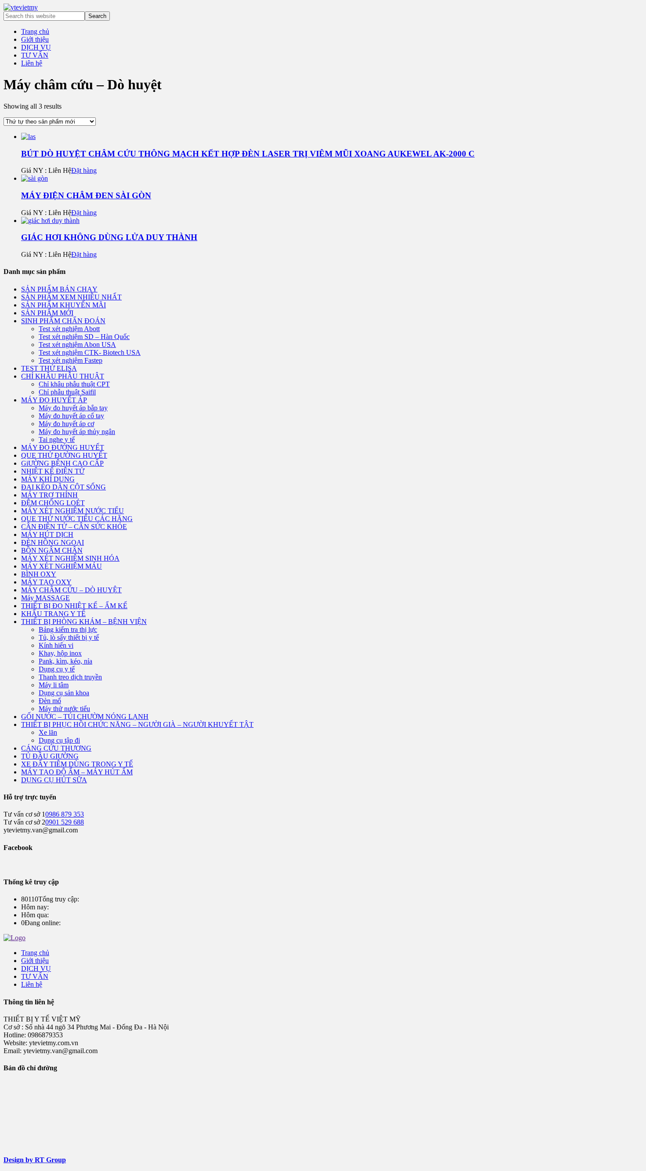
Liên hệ (31, 984)
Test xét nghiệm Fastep (70, 360)
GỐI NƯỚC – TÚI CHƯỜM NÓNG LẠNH (85, 716)
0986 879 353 (64, 814)
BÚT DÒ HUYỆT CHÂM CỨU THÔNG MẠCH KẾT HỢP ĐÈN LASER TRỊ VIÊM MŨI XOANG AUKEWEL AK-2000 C (248, 153)
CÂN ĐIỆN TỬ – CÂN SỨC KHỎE (74, 526)
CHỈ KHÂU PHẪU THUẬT (62, 376)
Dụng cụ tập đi (59, 740)
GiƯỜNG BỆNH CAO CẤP (62, 463)
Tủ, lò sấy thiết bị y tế (69, 637)
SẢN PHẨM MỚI (47, 313)
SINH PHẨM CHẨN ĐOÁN (63, 321)
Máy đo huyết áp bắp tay (73, 408)
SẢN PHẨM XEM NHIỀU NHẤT (71, 297)
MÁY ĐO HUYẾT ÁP (54, 400)
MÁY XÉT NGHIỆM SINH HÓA (70, 558)
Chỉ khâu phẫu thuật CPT (74, 384)
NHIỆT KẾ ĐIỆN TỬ (52, 471)
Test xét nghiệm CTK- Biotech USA (90, 352)
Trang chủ (35, 952)
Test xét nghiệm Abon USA (77, 344)
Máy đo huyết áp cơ (66, 423)
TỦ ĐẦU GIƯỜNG (50, 756)
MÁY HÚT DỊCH (47, 534)
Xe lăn (48, 732)
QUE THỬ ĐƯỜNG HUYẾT (64, 455)
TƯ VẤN (34, 976)
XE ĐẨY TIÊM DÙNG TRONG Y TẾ (77, 764)
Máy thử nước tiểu (64, 708)
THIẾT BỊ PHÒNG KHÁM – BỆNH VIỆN (84, 621)
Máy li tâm (54, 685)
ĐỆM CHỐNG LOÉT (53, 503)
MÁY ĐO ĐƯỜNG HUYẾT (62, 447)
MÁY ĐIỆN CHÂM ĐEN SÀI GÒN (86, 195)
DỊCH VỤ (36, 968)
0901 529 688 (64, 822)
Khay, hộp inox (60, 653)
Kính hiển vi (56, 645)
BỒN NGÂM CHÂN (52, 550)
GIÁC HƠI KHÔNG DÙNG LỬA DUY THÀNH (109, 237)
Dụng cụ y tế (57, 669)
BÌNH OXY (38, 574)
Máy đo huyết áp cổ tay (71, 416)
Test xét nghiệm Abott (69, 328)
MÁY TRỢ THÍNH (49, 495)
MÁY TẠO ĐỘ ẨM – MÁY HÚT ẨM (77, 772)
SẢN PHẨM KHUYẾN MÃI (63, 305)
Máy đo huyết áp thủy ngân (77, 431)
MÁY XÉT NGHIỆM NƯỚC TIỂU (72, 510)
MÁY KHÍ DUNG (48, 479)
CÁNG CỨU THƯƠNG (56, 748)
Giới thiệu (35, 960)
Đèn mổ (50, 700)
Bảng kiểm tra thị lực (68, 629)
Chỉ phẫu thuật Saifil (67, 392)
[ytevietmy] (21, 7)
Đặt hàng (84, 170)
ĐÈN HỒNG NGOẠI (52, 542)
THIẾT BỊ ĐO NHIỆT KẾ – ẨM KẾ (74, 605)
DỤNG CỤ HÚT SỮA (54, 780)
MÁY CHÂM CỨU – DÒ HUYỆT (71, 590)
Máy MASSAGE (45, 598)
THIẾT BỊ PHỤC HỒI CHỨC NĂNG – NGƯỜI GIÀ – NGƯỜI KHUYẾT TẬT (137, 724)
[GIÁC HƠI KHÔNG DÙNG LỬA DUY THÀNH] (50, 220)
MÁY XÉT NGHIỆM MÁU (61, 566)
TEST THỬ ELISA (49, 368)
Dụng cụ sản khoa (64, 693)
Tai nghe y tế (57, 439)
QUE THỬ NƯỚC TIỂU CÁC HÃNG (77, 518)
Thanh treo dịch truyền (70, 677)
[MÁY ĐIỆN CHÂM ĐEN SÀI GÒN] (34, 178)
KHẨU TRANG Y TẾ (53, 613)
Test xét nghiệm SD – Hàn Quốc (84, 336)
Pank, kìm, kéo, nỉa (65, 661)
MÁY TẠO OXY (46, 582)
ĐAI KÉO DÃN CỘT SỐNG (63, 487)
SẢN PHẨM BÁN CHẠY (59, 289)
